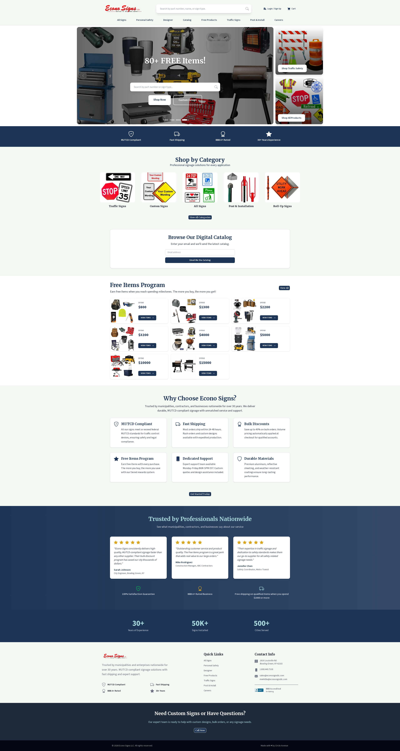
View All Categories (200, 217)
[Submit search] (247, 8)
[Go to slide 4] (184, 120)
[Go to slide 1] (165, 120)
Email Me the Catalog (200, 260)
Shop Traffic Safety (292, 68)
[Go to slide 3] (178, 120)
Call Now (200, 730)
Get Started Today (200, 494)
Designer (168, 20)
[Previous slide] (83, 75)
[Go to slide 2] (172, 120)
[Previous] (279, 50)
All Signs (121, 20)
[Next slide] (267, 75)
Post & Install (257, 20)
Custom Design (188, 100)
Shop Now (159, 100)
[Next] (318, 50)
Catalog (187, 20)
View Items (146, 317)
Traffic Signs (233, 20)
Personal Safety (144, 20)
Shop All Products (291, 118)
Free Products (209, 20)
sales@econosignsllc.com (272, 675)
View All (284, 288)
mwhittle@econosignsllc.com (273, 679)
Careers (279, 20)
